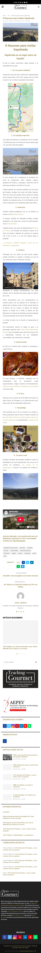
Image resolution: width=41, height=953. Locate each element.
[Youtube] (24, 2)
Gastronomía (14, 550)
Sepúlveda (27, 553)
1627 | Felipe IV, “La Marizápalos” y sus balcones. (18, 835)
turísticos (10, 911)
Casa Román (34, 386)
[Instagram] (18, 2)
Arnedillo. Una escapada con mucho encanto (20, 576)
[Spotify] (26, 2)
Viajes (34, 553)
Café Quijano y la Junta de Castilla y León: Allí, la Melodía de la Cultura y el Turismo (20, 648)
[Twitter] (16, 2)
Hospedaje (7, 553)
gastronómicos (18, 911)
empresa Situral (18, 214)
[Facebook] (4, 937)
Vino (5, 556)
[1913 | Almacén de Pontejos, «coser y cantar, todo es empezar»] (7, 777)
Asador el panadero (21, 386)
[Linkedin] (22, 2)
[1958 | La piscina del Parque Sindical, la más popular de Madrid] (7, 757)
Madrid (14, 553)
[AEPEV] (20, 712)
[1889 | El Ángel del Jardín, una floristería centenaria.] (7, 767)
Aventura (22, 547)
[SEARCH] (36, 662)
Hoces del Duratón (25, 550)
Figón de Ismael (8, 386)
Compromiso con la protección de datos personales (17, 946)
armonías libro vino (18, 915)
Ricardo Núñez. (12, 224)
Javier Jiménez (9, 21)
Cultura (6, 550)
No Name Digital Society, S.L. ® (28, 951)
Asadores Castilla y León (10, 547)
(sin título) (6, 812)
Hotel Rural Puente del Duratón (15, 417)
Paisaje (20, 553)
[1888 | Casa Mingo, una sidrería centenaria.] (7, 787)
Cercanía (29, 547)
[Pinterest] (20, 2)
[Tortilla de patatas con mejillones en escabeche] (7, 797)
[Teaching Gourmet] (20, 687)
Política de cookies (23, 947)
